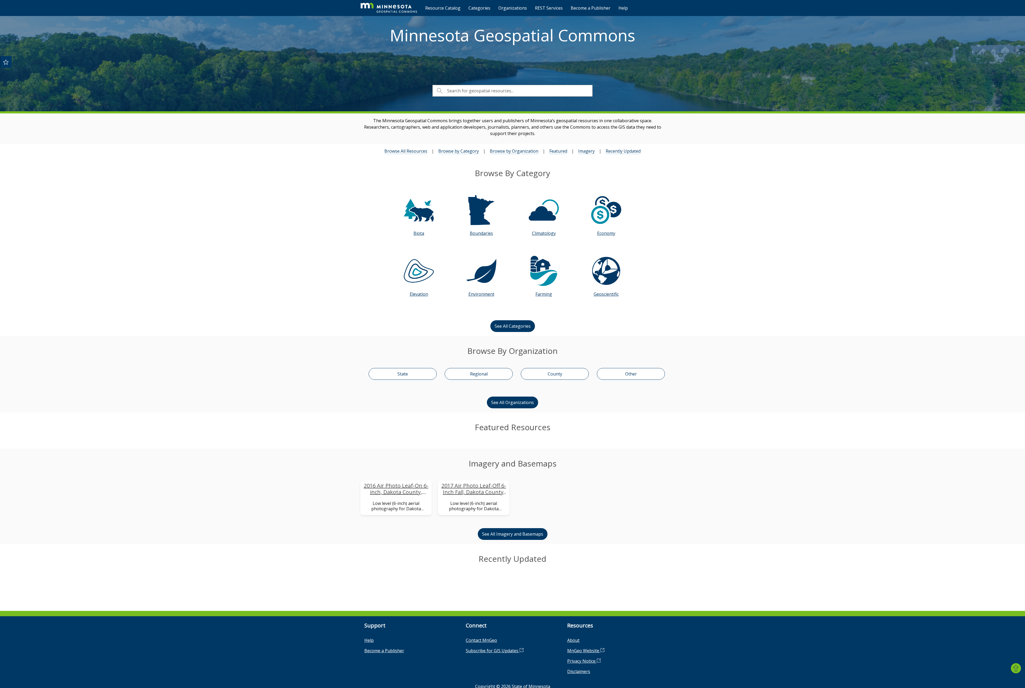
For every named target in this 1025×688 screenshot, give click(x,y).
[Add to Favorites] (6, 62)
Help (623, 8)
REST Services (549, 8)
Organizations (512, 8)
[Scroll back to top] (1016, 668)
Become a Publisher (590, 8)
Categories (479, 8)
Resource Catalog (442, 8)
